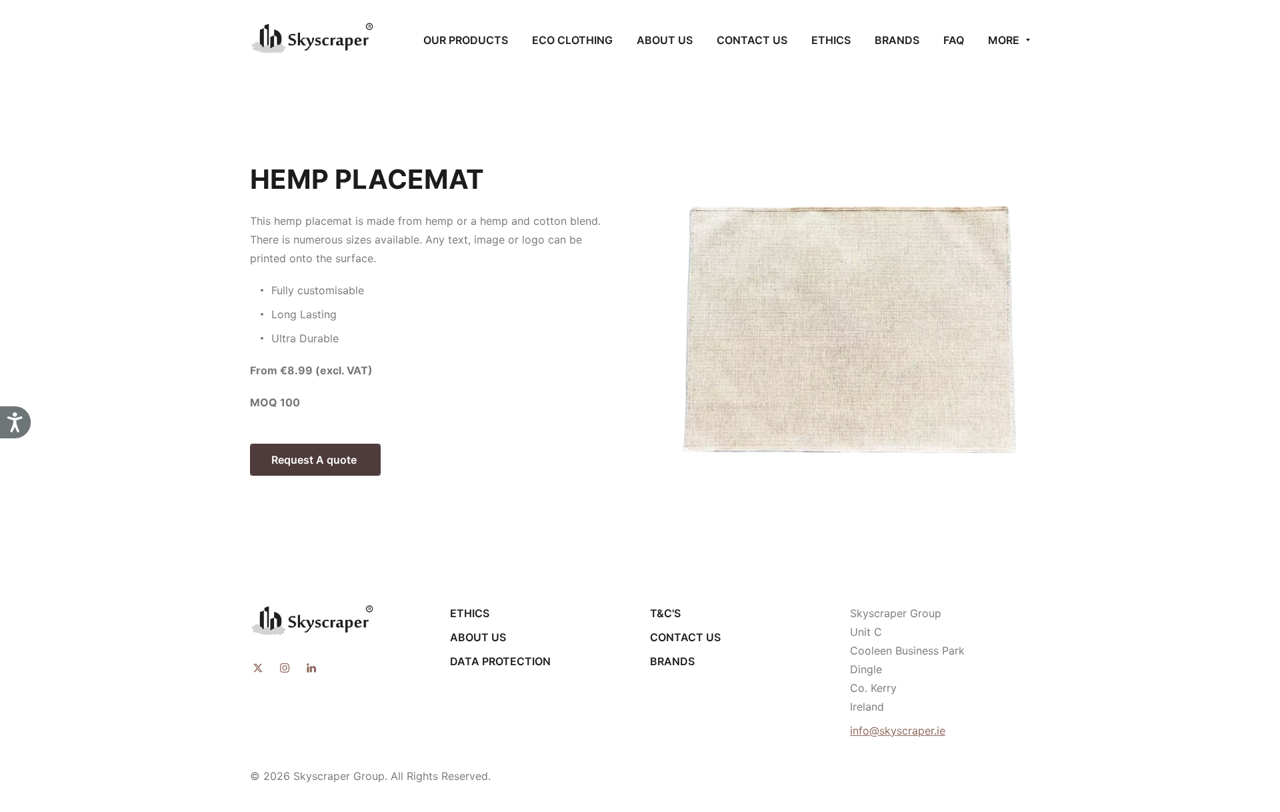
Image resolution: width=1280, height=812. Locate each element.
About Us (478, 637)
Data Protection (500, 661)
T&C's (665, 613)
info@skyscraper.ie (897, 730)
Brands (672, 661)
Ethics (469, 613)
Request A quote (315, 459)
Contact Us (685, 637)
